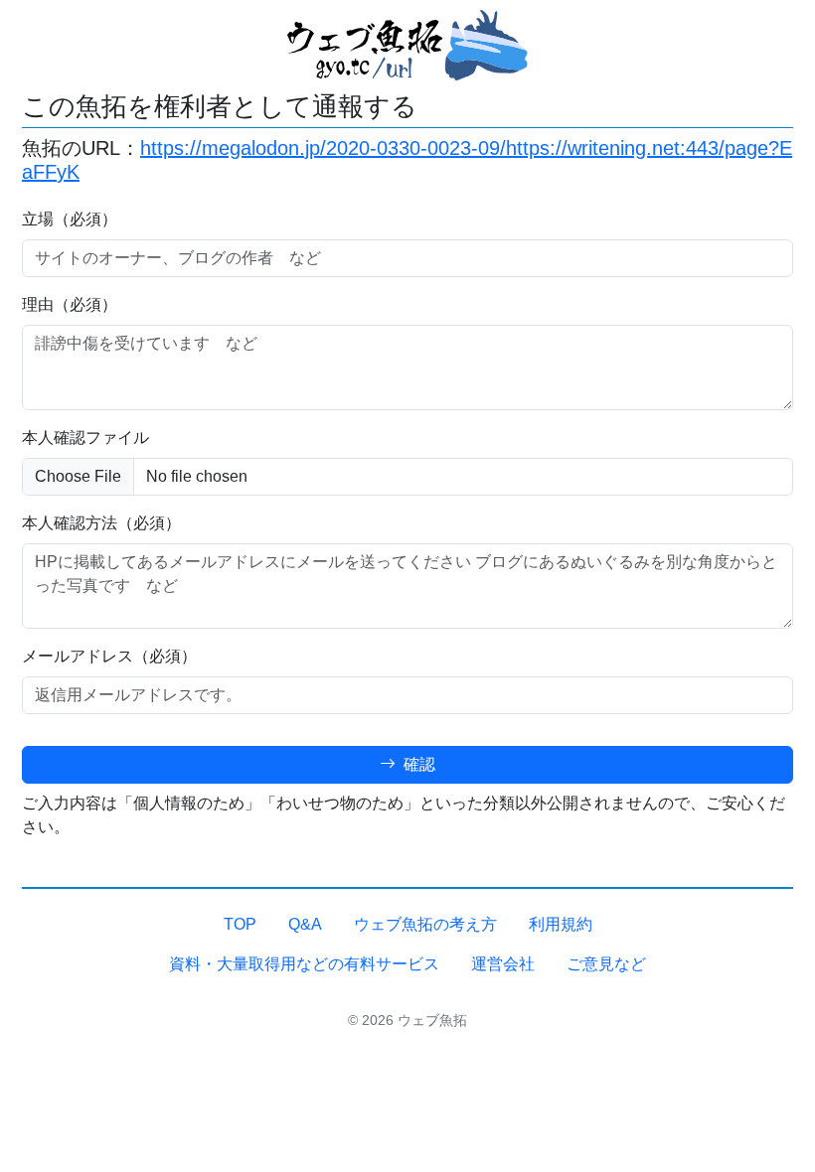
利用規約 (560, 924)
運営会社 (503, 963)
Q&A (305, 924)
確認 (417, 764)
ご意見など (606, 963)
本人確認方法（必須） (101, 522)
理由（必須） (69, 304)
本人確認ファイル (85, 437)
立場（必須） (69, 219)
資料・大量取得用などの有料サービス (304, 963)
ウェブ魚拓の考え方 (425, 924)
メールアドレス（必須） (109, 656)
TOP (240, 924)
